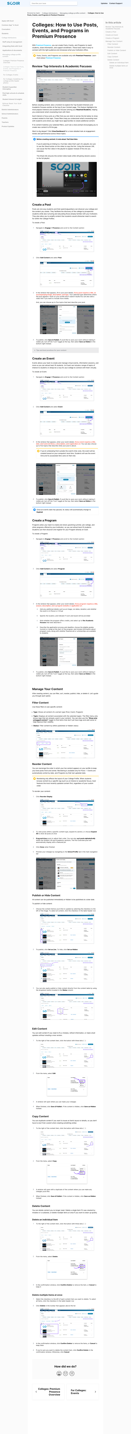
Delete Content (113, 60)
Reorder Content (114, 47)
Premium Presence (53, 58)
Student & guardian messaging (9, 88)
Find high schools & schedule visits (13, 94)
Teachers (5, 122)
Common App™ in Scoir (10, 25)
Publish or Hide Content (117, 50)
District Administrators (10, 109)
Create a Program (112, 38)
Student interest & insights (12, 99)
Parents (4, 118)
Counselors (6, 29)
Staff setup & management (12, 42)
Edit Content (112, 54)
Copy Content (113, 57)
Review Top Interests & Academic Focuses (114, 28)
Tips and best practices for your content (51, 350)
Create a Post (111, 32)
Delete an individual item (119, 63)
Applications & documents (12, 50)
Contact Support (115, 3)
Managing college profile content (11, 55)
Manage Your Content (114, 41)
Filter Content (113, 44)
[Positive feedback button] (59, 1373)
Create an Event (112, 35)
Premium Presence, (43, 45)
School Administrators (10, 114)
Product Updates (8, 126)
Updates (104, 3)
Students (5, 33)
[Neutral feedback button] (65, 1373)
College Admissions (9, 38)
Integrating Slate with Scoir (12, 46)
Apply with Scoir (8, 21)
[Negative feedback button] (72, 1373)
